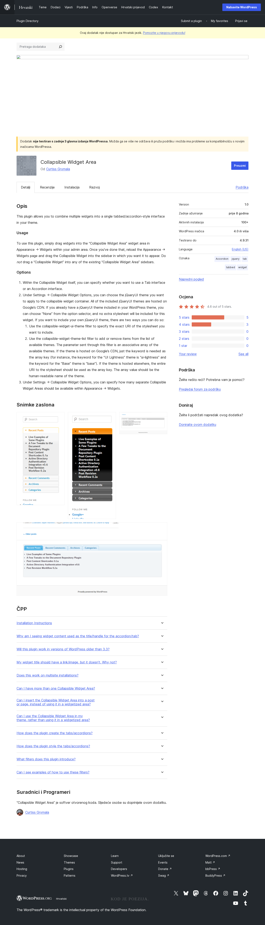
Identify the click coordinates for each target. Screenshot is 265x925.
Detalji (25, 187)
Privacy (22, 875)
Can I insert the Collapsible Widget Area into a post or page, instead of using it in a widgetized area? (56, 702)
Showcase (71, 856)
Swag (163, 875)
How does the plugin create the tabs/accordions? (55, 733)
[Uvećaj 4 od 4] (162, 528)
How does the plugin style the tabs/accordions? (53, 746)
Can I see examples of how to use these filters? (53, 772)
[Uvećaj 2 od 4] (110, 418)
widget (242, 267)
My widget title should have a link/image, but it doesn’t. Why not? (67, 662)
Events (162, 862)
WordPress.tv (122, 875)
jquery (236, 258)
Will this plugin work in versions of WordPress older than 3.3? (63, 649)
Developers (119, 869)
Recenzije (47, 187)
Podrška (242, 187)
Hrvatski (61, 898)
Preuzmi (240, 165)
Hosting (22, 869)
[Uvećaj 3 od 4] (162, 418)
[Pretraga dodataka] (60, 47)
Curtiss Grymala (58, 169)
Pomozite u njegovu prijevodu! (164, 32)
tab (245, 258)
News (20, 862)
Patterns (69, 875)
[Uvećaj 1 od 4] (59, 418)
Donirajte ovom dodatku (197, 424)
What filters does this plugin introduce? (46, 759)
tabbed (230, 267)
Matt (210, 862)
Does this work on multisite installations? (47, 675)
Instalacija (72, 187)
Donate (165, 869)
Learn (115, 856)
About (21, 856)
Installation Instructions (34, 623)
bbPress (212, 869)
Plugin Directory (28, 21)
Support (116, 862)
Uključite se (166, 856)
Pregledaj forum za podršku (200, 389)
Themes (69, 862)
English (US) (240, 249)
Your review (188, 354)
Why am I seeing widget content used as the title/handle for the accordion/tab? (78, 636)
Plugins (68, 869)
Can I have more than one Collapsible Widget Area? (56, 688)
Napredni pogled (191, 279)
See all (243, 354)
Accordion (222, 258)
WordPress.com (217, 856)
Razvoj (94, 187)
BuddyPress (215, 875)
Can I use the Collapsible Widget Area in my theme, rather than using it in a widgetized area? (53, 718)
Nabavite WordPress (241, 7)
